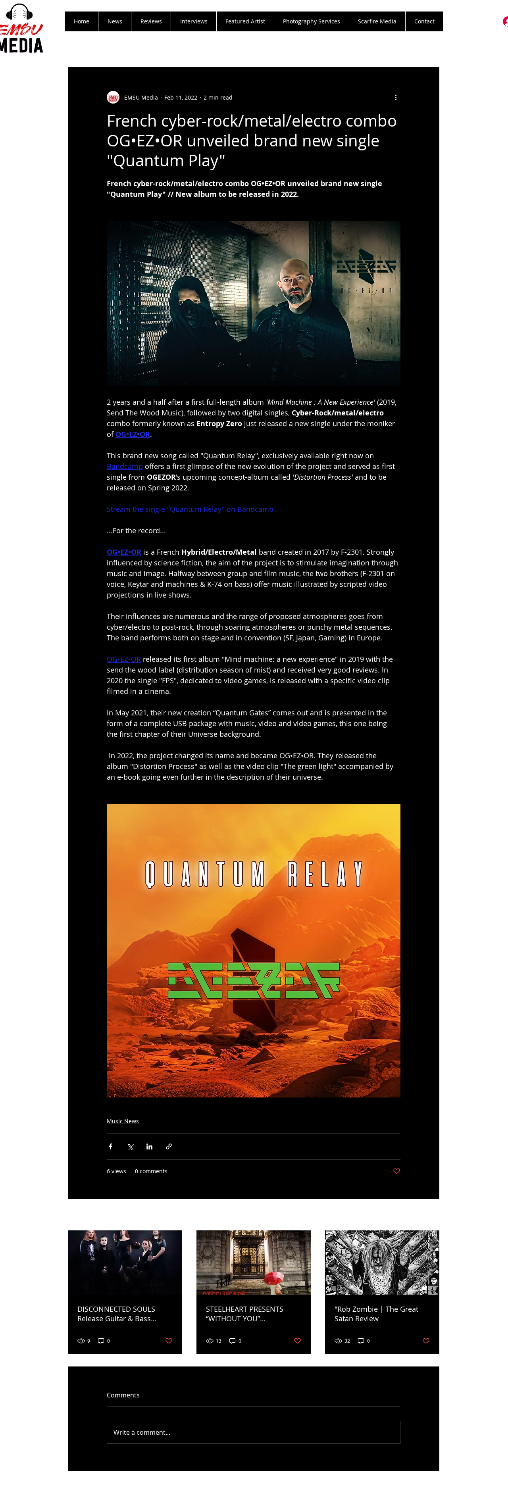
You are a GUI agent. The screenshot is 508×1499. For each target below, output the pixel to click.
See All (431, 1215)
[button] (151, 21)
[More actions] (395, 97)
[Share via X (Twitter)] (130, 1146)
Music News (123, 1121)
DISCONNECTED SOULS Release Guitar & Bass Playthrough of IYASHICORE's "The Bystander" (125, 1313)
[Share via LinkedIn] (149, 1146)
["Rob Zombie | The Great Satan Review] (382, 1262)
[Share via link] (169, 1146)
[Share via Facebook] (110, 1146)
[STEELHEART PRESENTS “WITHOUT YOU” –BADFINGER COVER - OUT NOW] (253, 1262)
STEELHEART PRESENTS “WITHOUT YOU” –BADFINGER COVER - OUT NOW (250, 1313)
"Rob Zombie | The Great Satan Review (376, 1313)
